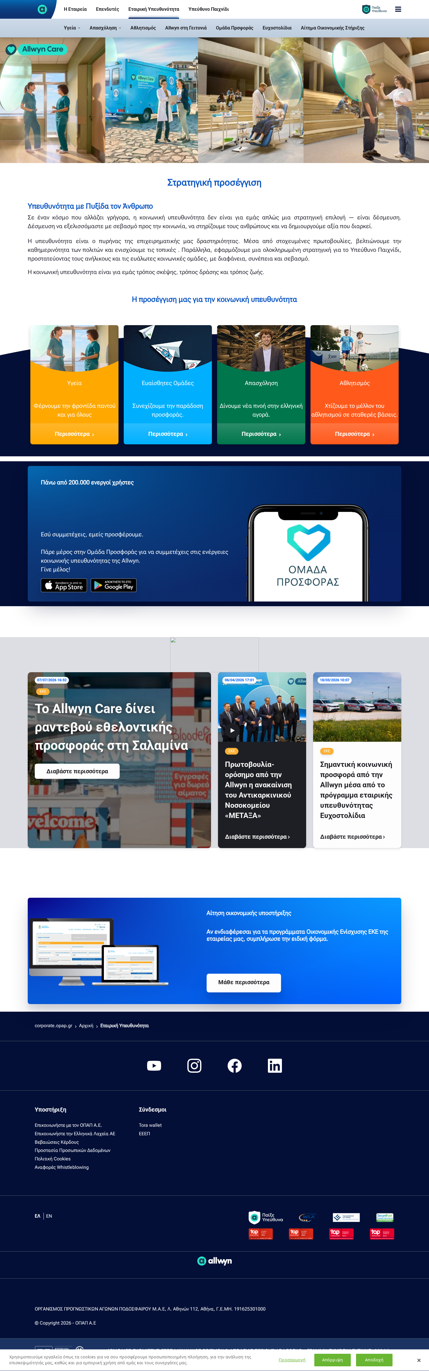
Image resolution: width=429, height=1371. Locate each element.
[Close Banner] (419, 1360)
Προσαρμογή (292, 1360)
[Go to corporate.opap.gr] (42, 9)
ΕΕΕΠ (144, 1133)
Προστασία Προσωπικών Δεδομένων (72, 1150)
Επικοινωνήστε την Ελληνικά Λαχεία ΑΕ (75, 1133)
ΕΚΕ (43, 691)
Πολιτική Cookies (53, 1159)
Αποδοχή (374, 1360)
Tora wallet (150, 1125)
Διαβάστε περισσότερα (77, 771)
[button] (72, 28)
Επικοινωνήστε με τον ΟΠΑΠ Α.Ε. (68, 1125)
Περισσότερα (72, 433)
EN (49, 1216)
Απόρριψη (332, 1360)
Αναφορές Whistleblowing (62, 1167)
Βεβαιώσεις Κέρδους (57, 1142)
